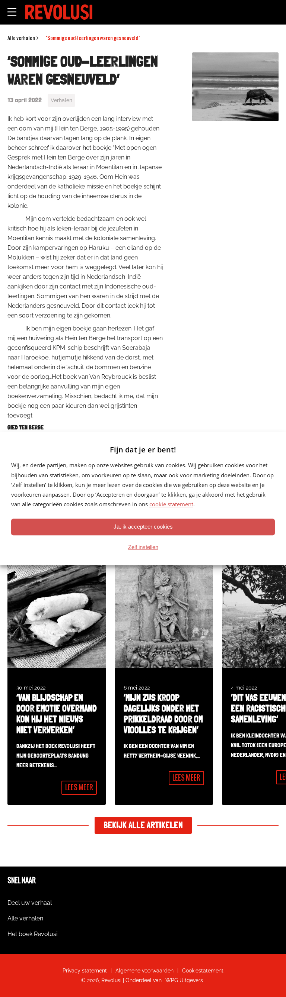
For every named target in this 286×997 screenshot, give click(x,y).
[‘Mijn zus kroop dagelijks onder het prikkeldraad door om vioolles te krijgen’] (164, 680)
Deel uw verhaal (29, 902)
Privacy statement (85, 971)
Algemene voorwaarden (144, 971)
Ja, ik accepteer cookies (143, 526)
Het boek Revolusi (32, 934)
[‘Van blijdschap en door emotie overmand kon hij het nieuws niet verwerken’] (56, 680)
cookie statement (171, 504)
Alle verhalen (25, 918)
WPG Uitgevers (184, 980)
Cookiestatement (202, 971)
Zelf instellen (143, 547)
